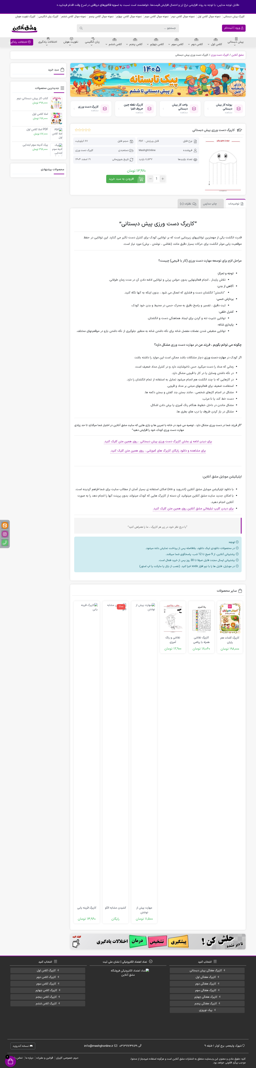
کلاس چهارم (157, 44)
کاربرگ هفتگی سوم (205, 990)
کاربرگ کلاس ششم (46, 1004)
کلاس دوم (197, 44)
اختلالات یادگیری (47, 42)
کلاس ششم (115, 44)
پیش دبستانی (236, 42)
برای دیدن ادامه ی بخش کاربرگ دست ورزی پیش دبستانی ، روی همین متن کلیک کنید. (158, 441)
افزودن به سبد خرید (121, 179)
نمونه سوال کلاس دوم (183, 17)
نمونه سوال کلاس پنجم (101, 17)
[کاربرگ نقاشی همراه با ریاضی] (201, 618)
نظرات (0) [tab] (185, 204)
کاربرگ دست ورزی (220, 55)
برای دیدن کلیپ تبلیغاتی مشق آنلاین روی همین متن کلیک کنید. (193, 508)
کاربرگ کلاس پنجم (46, 997)
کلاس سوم (177, 44)
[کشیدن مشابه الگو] (115, 753)
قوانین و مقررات (44, 1058)
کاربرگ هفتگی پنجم (206, 1004)
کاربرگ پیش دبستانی (234, 17)
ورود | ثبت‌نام (232, 28)
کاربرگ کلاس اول (46, 970)
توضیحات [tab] (233, 204)
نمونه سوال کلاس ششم (73, 17)
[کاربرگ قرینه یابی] (87, 753)
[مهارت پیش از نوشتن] (144, 753)
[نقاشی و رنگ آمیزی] (173, 618)
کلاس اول (216, 44)
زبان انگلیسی (92, 42)
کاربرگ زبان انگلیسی (48, 17)
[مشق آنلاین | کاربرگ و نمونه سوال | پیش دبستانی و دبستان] (24, 28)
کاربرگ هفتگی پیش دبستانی (206, 970)
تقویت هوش (70, 42)
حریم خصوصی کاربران (67, 1058)
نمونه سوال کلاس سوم (156, 17)
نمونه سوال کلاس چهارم (129, 17)
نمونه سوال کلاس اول (209, 17)
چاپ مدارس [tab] (210, 204)
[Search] (81, 28)
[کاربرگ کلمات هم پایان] (230, 618)
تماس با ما (16, 1058)
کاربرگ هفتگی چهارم (205, 997)
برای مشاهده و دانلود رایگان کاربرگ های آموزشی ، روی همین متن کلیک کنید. (158, 450)
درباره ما (29, 1058)
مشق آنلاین (237, 55)
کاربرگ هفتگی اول (206, 977)
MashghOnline (147, 150)
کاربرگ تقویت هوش (25, 17)
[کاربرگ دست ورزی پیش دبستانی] (223, 165)
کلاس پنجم (135, 44)
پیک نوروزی (205, 1010)
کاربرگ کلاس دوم (46, 977)
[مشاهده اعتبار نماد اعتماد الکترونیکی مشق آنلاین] (128, 998)
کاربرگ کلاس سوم (46, 984)
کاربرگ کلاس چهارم (46, 990)
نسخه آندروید (21, 1046)
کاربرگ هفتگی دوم (205, 984)
